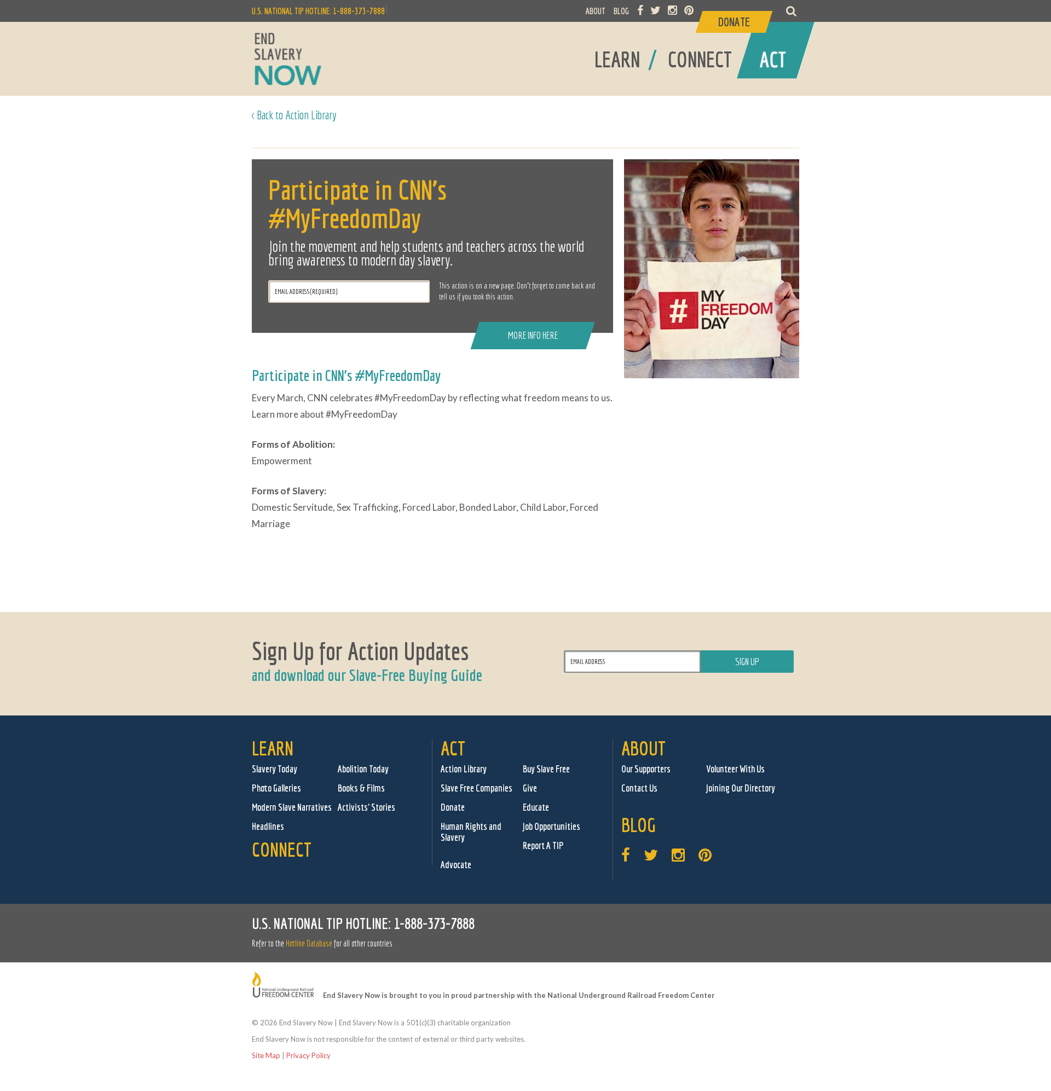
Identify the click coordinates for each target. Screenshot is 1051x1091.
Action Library (464, 769)
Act (453, 748)
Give (530, 788)
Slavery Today (274, 769)
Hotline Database (309, 943)
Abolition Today (363, 769)
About (643, 748)
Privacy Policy (308, 1055)
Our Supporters (646, 769)
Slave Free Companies (476, 788)
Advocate (456, 864)
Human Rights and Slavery (471, 832)
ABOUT (595, 11)
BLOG (621, 11)
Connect (281, 849)
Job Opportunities (551, 826)
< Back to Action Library (294, 115)
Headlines (268, 826)
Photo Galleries (276, 788)
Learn (272, 748)
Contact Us (639, 788)
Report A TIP (543, 845)
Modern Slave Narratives (292, 807)
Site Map (266, 1055)
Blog (638, 824)
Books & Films (361, 788)
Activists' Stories (366, 807)
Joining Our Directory (740, 788)
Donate (453, 807)
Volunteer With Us (735, 769)
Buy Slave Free (546, 769)
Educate (536, 807)
